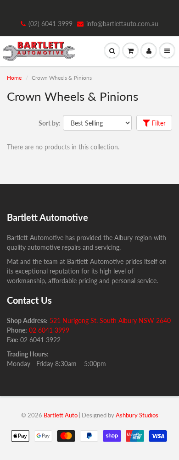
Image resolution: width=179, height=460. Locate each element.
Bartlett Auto (61, 415)
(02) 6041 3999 (50, 23)
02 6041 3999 (49, 330)
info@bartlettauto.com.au (122, 23)
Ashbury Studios (137, 415)
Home (14, 77)
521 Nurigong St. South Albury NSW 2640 (110, 320)
